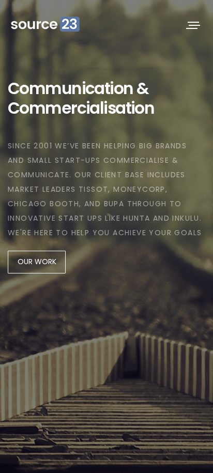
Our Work (37, 261)
